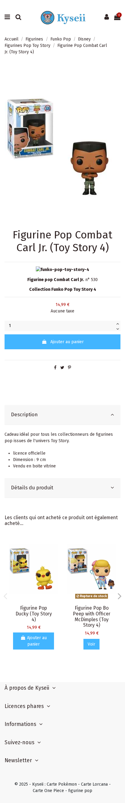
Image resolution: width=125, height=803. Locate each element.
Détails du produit (32, 487)
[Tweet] (62, 367)
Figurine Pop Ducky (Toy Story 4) (33, 613)
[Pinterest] (69, 367)
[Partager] (55, 367)
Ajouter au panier (67, 341)
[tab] (62, 415)
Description (24, 414)
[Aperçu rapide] (53, 546)
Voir (91, 644)
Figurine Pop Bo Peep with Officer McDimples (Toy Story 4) (91, 616)
